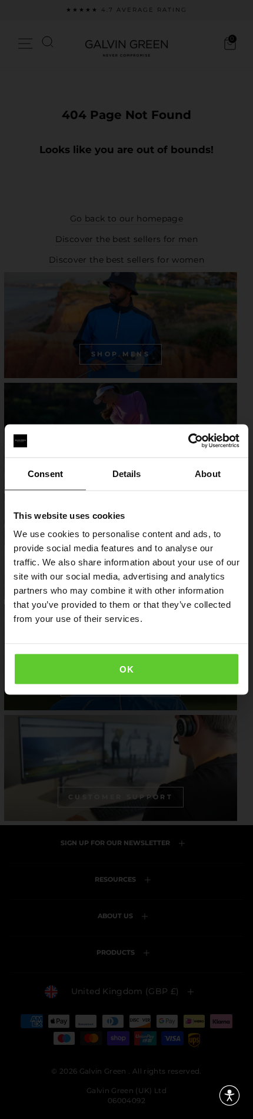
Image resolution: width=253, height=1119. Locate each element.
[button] (229, 1095)
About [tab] (208, 473)
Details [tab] (126, 473)
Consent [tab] (45, 473)
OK (126, 669)
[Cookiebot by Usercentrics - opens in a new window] (188, 441)
